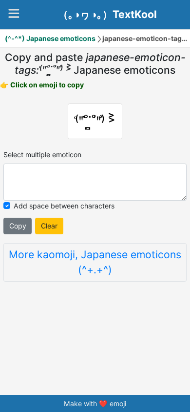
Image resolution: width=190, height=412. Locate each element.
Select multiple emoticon (42, 154)
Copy (17, 226)
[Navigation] (14, 13)
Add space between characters (64, 206)
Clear (49, 226)
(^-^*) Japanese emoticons (50, 38)
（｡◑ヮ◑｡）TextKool (107, 15)
